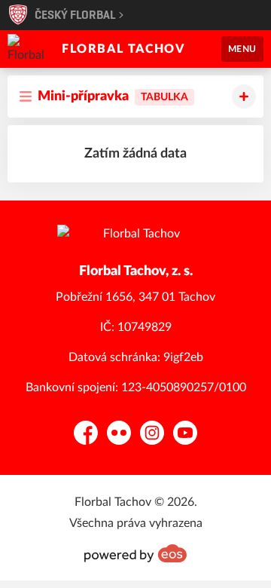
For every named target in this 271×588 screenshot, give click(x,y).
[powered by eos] (135, 553)
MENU (242, 49)
